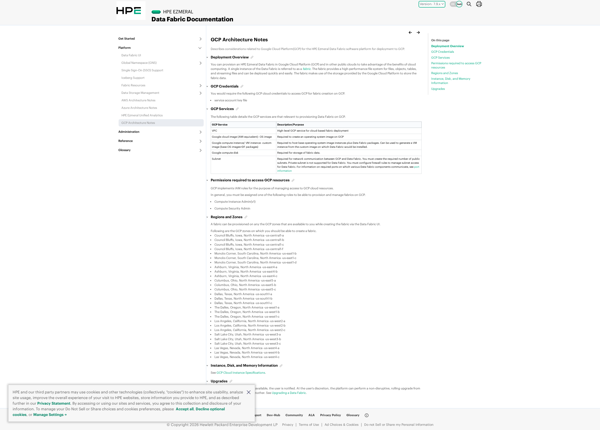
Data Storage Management (140, 93)
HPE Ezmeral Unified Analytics (142, 115)
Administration (128, 131)
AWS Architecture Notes (138, 100)
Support (255, 415)
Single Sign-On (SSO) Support (142, 70)
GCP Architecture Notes (138, 123)
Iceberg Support (133, 78)
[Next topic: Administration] (418, 32)
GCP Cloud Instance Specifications (241, 372)
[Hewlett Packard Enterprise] (128, 10)
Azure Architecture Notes (139, 108)
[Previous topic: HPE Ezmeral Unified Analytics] (410, 32)
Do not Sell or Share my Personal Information (398, 424)
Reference (125, 141)
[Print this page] (479, 4)
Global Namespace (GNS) (139, 63)
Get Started (126, 38)
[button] (249, 392)
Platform (124, 47)
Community (294, 415)
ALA (311, 415)
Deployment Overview (447, 46)
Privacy (287, 424)
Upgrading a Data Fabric (289, 393)
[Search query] (469, 4)
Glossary (124, 150)
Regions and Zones (444, 73)
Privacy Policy (330, 415)
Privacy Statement (53, 403)
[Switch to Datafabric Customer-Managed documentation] (456, 4)
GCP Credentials (442, 51)
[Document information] (367, 415)
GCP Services (440, 57)
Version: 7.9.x (430, 4)
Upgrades (438, 89)
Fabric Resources (133, 85)
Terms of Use (309, 424)
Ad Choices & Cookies (342, 424)
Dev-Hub (273, 415)
